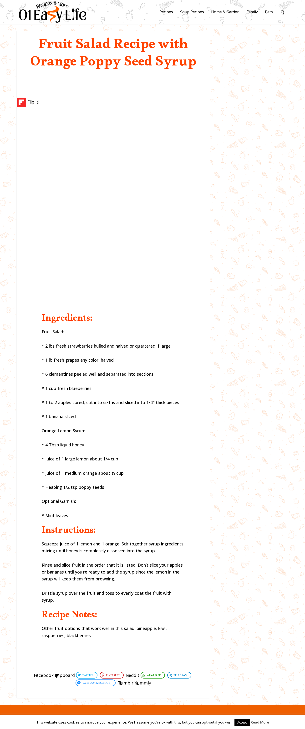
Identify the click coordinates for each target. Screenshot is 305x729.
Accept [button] (242, 722)
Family (252, 12)
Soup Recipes (192, 12)
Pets (269, 12)
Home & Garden (225, 12)
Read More (260, 722)
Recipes (166, 12)
